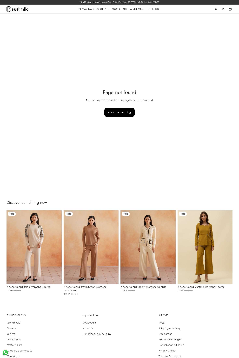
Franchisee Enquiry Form (96, 333)
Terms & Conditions (170, 356)
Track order (165, 333)
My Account (89, 322)
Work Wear (13, 356)
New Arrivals (13, 322)
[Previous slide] (11, 247)
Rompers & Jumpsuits (19, 350)
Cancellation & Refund (171, 345)
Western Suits (14, 345)
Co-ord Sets (14, 339)
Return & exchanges (170, 339)
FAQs (161, 322)
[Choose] (113, 279)
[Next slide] (57, 247)
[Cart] (230, 9)
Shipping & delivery (169, 328)
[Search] (216, 9)
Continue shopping (119, 112)
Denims (11, 333)
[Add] (57, 279)
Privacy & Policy (167, 350)
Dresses (11, 328)
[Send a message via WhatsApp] (5, 352)
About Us (87, 328)
